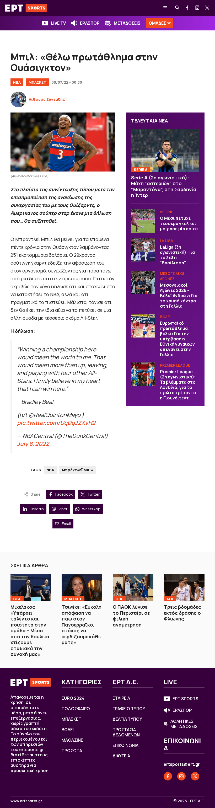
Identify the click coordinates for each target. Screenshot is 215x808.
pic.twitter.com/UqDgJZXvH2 (56, 422)
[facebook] (187, 8)
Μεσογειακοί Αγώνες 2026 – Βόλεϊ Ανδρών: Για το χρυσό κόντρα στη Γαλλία (178, 295)
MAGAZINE (72, 740)
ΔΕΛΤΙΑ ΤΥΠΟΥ (127, 719)
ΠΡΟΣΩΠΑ (72, 750)
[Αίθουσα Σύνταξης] (18, 99)
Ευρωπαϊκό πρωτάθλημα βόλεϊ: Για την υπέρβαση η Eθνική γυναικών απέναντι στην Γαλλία (177, 338)
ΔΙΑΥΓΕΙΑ (121, 756)
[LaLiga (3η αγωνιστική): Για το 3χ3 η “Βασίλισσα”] (143, 249)
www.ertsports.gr (26, 801)
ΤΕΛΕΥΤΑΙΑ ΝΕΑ (149, 120)
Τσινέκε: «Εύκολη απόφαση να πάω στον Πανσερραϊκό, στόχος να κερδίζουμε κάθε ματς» (81, 624)
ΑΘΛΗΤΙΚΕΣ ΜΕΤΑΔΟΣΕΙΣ (183, 724)
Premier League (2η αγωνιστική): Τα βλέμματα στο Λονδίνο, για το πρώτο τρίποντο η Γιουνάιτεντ (178, 385)
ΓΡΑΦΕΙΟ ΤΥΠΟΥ (128, 708)
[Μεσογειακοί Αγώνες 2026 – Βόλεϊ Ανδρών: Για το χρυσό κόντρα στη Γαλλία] (143, 282)
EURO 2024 (73, 698)
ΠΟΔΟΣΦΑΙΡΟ (76, 708)
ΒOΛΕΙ (165, 316)
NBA (17, 82)
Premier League (175, 365)
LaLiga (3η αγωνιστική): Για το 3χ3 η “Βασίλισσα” (177, 255)
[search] (177, 8)
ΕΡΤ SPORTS (185, 699)
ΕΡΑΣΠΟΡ (90, 23)
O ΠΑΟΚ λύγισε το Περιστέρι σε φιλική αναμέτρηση (131, 616)
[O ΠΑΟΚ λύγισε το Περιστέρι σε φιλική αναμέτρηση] (133, 587)
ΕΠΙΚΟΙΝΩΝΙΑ (125, 745)
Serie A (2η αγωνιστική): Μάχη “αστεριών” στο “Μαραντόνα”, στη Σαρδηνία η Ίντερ (163, 186)
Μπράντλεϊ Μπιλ (77, 469)
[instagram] (197, 8)
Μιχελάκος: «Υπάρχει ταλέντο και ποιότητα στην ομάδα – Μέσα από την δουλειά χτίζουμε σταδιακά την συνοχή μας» (29, 630)
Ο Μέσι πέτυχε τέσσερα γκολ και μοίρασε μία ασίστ (179, 223)
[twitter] (207, 8)
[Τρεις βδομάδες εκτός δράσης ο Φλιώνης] (184, 587)
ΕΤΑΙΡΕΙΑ (121, 698)
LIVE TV (58, 23)
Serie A (140, 169)
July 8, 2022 (33, 443)
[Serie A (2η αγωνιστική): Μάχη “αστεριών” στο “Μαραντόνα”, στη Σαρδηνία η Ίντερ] (165, 150)
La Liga (166, 240)
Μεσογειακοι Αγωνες (172, 276)
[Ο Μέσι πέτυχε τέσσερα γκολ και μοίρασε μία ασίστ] (143, 221)
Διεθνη (167, 211)
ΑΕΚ (169, 598)
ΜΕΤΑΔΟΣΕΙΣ (127, 23)
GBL (17, 598)
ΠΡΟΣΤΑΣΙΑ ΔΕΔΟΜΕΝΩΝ (126, 732)
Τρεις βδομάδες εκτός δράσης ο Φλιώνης (182, 613)
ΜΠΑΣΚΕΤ (37, 82)
